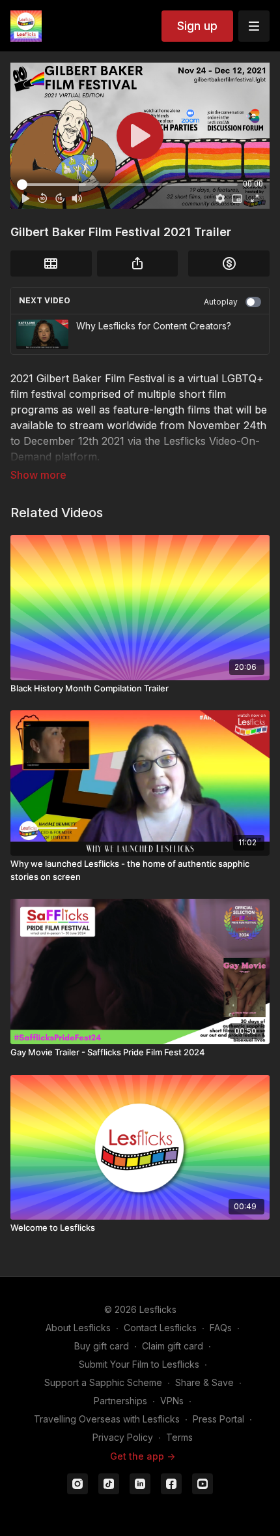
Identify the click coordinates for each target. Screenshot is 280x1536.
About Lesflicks (78, 1327)
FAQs (221, 1327)
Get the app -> (142, 1456)
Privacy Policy (122, 1437)
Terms (179, 1437)
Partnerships (120, 1400)
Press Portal (218, 1418)
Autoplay (221, 302)
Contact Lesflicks (160, 1327)
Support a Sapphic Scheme (103, 1382)
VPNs (172, 1400)
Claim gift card (172, 1345)
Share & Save (204, 1382)
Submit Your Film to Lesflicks (139, 1364)
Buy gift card (101, 1345)
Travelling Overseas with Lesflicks (107, 1418)
